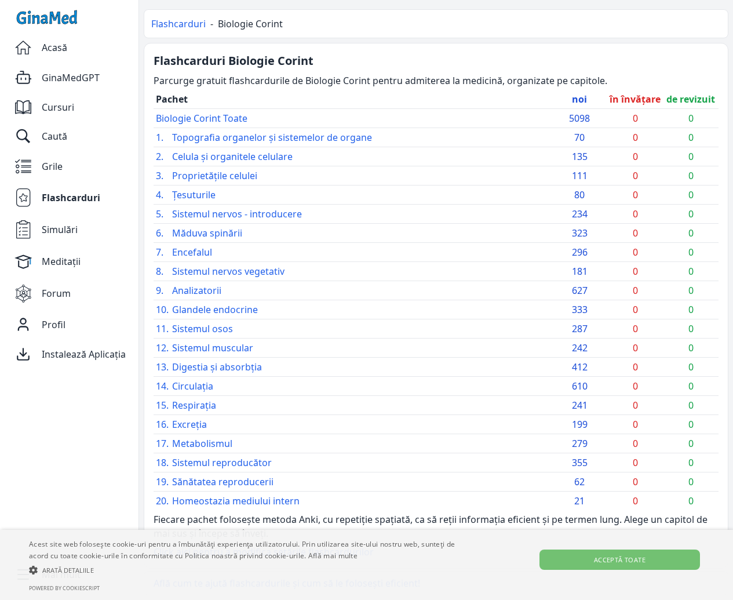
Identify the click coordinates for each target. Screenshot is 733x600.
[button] (248, 570)
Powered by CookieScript (64, 588)
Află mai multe (333, 556)
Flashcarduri (178, 23)
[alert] (366, 565)
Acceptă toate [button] (620, 559)
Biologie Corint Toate (201, 118)
